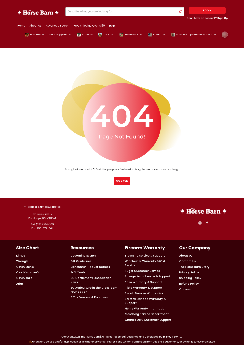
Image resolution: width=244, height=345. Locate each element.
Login (207, 10)
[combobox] (121, 11)
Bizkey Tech (170, 337)
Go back (122, 180)
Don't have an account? (207, 18)
